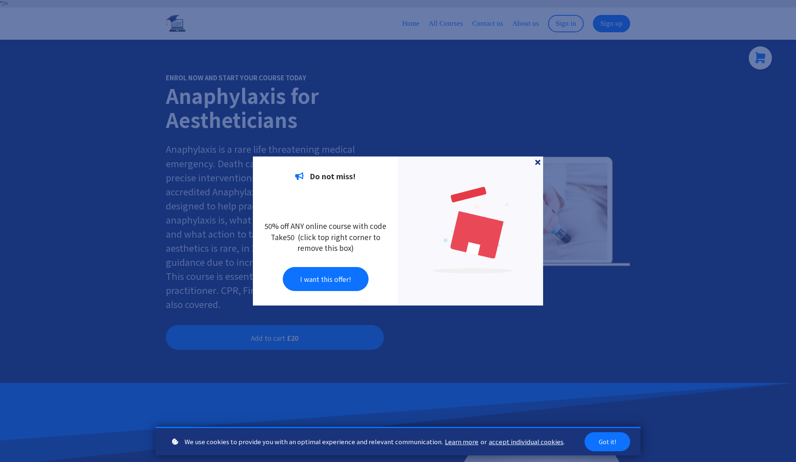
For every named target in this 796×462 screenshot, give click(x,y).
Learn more (461, 441)
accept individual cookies (526, 441)
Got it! (607, 442)
